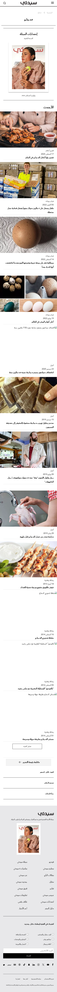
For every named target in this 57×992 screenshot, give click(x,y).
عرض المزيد (27, 746)
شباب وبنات (50, 201)
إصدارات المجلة (28, 34)
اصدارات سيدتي (47, 902)
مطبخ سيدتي (48, 869)
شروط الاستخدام (49, 979)
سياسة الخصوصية (36, 979)
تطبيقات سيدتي (20, 895)
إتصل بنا (18, 979)
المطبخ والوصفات (20, 939)
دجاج (39, 12)
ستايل (51, 882)
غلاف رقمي (22, 902)
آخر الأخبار (23, 908)
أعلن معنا (25, 979)
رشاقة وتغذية (49, 580)
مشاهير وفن (47, 939)
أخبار (52, 365)
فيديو (51, 862)
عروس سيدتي (48, 895)
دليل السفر (49, 908)
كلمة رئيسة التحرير (31, 762)
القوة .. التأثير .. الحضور (47, 772)
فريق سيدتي (22, 888)
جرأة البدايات (49, 793)
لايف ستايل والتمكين (44, 934)
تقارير (52, 888)
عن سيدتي (23, 875)
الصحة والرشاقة (21, 934)
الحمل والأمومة (21, 944)
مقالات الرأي (49, 875)
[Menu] (52, 2)
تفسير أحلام (50, 150)
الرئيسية (49, 12)
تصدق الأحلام (49, 783)
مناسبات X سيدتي (20, 869)
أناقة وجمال (47, 944)
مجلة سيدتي (22, 862)
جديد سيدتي (21, 882)
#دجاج (28, 19)
